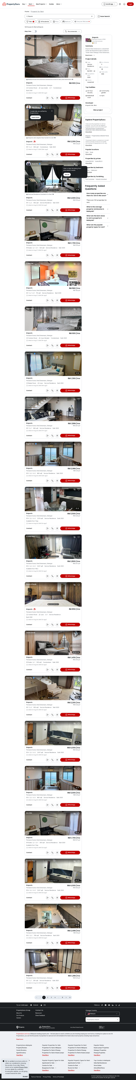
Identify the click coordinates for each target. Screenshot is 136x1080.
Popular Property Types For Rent (79, 1060)
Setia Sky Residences (100, 1063)
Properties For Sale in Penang (51, 1050)
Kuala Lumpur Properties (101, 1047)
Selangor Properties (100, 1050)
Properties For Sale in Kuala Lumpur (53, 1052)
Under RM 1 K (98, 161)
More (58, 4)
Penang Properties (99, 1052)
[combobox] (59, 16)
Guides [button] (51, 4)
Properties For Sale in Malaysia (51, 1047)
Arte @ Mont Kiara (99, 1068)
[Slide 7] (57, 133)
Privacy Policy (23, 1067)
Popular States (99, 1045)
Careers (18, 1018)
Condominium (99, 128)
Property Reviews (21, 1047)
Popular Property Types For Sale (53, 1060)
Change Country (91, 1010)
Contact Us (39, 1010)
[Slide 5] (54, 75)
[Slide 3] (51, 75)
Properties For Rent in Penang (77, 1050)
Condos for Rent (73, 1065)
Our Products (20, 1015)
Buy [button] (23, 4)
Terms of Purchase (58, 1077)
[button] (90, 55)
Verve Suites (97, 1065)
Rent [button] (30, 4)
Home (27, 11)
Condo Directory (21, 1050)
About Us (19, 1013)
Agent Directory (21, 1052)
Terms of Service (36, 1077)
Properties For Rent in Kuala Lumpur (79, 1052)
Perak (91, 152)
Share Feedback (40, 1015)
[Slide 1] (48, 75)
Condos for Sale (47, 1065)
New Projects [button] (40, 4)
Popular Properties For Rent (77, 1045)
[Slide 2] (50, 75)
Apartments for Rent (74, 1063)
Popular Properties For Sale (51, 1045)
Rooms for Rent (73, 1068)
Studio (87, 170)
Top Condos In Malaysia (102, 1060)
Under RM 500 (89, 161)
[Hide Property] (74, 38)
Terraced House (90, 128)
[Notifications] (124, 4)
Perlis (86, 152)
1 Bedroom (94, 170)
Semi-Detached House (99, 130)
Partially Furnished (101, 179)
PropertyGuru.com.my (22, 1033)
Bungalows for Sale (48, 1068)
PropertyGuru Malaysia (24, 1045)
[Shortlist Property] (78, 38)
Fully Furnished (89, 179)
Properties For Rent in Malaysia (77, 1047)
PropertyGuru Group (23, 1010)
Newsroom (38, 1013)
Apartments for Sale (48, 1063)
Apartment (88, 130)
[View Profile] (33, 38)
